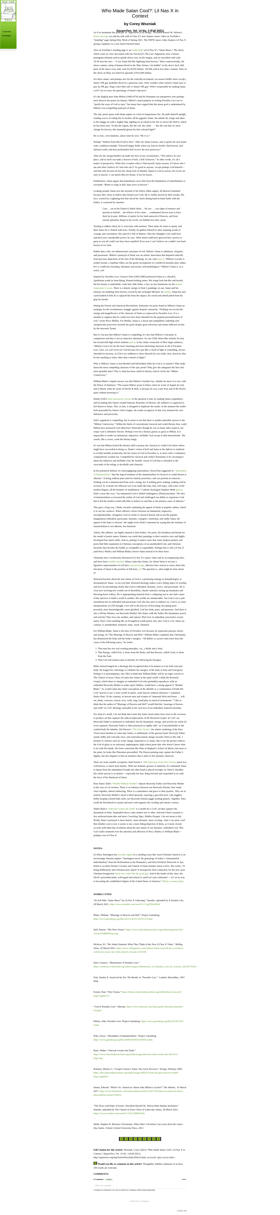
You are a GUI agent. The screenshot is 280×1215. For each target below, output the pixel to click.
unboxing (137, 50)
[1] (140, 569)
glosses (179, 489)
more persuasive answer (119, 398)
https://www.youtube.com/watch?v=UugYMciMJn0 (135, 904)
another (167, 291)
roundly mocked (116, 561)
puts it (161, 259)
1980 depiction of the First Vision (159, 762)
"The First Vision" (141, 729)
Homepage (6, 36)
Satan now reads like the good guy (131, 873)
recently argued (125, 854)
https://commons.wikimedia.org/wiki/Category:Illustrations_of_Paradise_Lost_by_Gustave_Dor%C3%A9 (145, 966)
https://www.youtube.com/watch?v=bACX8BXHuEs (119, 1113)
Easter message (101, 36)
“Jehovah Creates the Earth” (121, 808)
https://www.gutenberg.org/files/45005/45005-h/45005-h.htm (123, 1039)
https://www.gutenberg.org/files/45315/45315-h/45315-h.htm (123, 918)
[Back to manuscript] (173, 881)
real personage (137, 565)
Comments (6, 32)
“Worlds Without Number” (125, 783)
